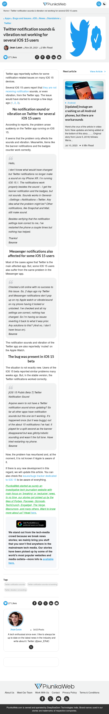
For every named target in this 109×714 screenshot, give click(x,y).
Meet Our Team (24, 692)
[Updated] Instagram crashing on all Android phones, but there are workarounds (80, 113)
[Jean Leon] (31, 619)
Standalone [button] (53, 18)
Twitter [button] (7, 23)
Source (13, 242)
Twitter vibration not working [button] (15, 590)
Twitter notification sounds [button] (15, 584)
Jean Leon (16, 47)
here (33, 512)
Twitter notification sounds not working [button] (42, 584)
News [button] (42, 18)
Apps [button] (8, 18)
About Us (9, 692)
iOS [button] (35, 18)
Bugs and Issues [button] (22, 18)
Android (72, 102)
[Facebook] (42, 698)
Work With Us (42, 692)
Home (6, 10)
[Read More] (84, 90)
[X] (50, 698)
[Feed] (66, 698)
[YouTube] (58, 698)
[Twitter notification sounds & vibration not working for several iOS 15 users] (86, 37)
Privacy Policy (69, 692)
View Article (96, 71)
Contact (56, 692)
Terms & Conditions (89, 692)
